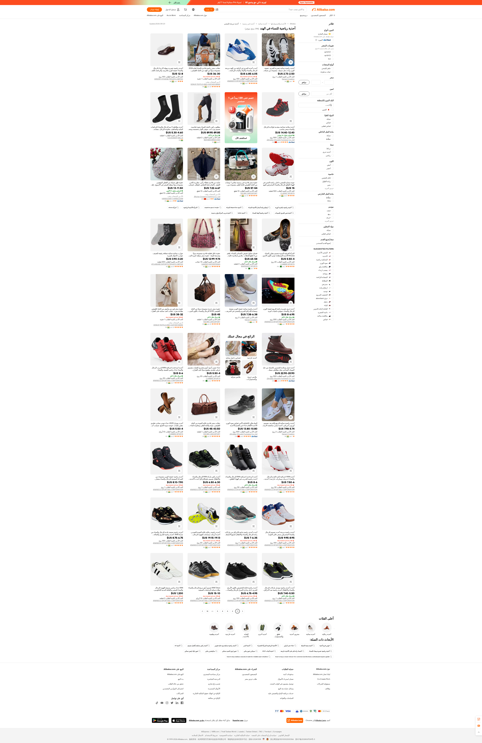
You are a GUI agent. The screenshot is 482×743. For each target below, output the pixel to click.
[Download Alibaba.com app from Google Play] (160, 720)
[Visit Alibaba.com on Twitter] (171, 702)
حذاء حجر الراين (289, 646)
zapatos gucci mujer (211, 207)
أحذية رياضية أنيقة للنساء (260, 213)
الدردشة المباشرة (213, 679)
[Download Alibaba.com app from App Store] (178, 720)
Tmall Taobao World (228, 732)
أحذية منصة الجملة (306, 646)
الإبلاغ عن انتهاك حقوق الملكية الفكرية (206, 693)
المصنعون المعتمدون (249, 674)
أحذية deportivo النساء (233, 207)
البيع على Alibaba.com (175, 674)
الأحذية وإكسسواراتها (278, 24)
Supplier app (238, 720)
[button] (216, 9)
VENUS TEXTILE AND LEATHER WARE (205, 84)
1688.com (215, 732)
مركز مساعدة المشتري (211, 674)
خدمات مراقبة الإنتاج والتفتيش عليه (280, 693)
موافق (304, 82)
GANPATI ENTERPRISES (210, 264)
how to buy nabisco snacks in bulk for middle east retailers (247, 657)
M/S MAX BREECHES (212, 140)
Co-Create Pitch (323, 679)
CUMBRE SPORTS (287, 264)
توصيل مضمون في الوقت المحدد (281, 684)
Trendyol (267, 732)
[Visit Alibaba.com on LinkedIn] (176, 702)
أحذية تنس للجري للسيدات (283, 213)
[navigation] (316, 317)
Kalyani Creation (288, 79)
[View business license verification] (263, 739)
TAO (260, 732)
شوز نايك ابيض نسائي (191, 651)
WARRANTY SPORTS (249, 266)
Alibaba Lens (320, 720)
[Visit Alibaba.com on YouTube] (161, 702)
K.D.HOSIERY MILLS (175, 138)
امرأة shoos (172, 207)
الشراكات (180, 693)
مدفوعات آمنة (288, 674)
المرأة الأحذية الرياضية (190, 207)
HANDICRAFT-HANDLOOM (172, 199)
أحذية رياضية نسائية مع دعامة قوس (225, 646)
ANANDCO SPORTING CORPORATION (242, 81)
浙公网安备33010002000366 (282, 739)
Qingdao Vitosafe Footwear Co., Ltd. (280, 140)
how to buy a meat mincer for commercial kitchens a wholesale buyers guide (302, 657)
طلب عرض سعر (251, 679)
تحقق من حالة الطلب (176, 684)
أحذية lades (241, 213)
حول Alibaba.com (323, 669)
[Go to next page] (202, 611)
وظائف (327, 689)
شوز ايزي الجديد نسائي (229, 651)
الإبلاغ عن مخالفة (214, 698)
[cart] (185, 10)
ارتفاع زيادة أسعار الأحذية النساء (258, 207)
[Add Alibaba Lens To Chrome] (294, 720)
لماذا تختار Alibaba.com (321, 674)
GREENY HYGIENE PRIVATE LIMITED (168, 79)
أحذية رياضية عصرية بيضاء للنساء (319, 651)
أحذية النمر (246, 646)
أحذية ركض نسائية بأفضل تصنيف (197, 646)
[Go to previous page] (242, 611)
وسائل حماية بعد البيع (285, 689)
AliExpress (205, 732)
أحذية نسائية (262, 24)
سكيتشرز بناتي (210, 651)
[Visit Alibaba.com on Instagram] (166, 702)
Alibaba (292, 24)
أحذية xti (177, 646)
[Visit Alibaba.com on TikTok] (156, 702)
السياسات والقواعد (286, 698)
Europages (277, 732)
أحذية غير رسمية (248, 24)
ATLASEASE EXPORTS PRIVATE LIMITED (167, 264)
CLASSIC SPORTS (287, 193)
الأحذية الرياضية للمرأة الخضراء (267, 646)
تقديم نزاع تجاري (214, 684)
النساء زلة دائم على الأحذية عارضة (291, 651)
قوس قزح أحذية (324, 646)
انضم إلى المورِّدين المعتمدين (173, 689)
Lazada (241, 732)
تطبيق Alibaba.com (196, 720)
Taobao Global (251, 732)
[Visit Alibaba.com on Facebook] (182, 702)
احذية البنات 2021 (267, 651)
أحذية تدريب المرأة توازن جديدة (220, 213)
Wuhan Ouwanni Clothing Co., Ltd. (207, 197)
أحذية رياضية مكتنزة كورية (283, 207)
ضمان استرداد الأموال (285, 679)
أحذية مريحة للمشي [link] (231, 24)
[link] (478, 719)
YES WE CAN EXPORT (248, 193)
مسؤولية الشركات (323, 684)
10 (207, 611)
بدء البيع (181, 679)
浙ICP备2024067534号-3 (305, 739)
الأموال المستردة (214, 689)
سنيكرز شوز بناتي (249, 651)
